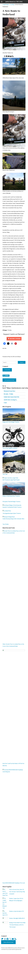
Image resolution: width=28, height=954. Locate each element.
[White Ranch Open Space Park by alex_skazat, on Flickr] (14, 66)
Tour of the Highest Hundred (10, 448)
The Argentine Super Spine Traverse (12, 513)
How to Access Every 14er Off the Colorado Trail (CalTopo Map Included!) (17, 891)
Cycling (12, 4)
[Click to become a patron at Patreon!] (14, 338)
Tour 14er (5, 474)
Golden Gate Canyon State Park (11, 397)
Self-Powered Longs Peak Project (11, 479)
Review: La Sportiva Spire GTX (16, 911)
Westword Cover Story (9, 391)
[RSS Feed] (13, 56)
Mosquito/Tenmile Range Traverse (11, 501)
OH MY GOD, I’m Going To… (10, 399)
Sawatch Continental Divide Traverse (12, 507)
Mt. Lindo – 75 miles (8, 394)
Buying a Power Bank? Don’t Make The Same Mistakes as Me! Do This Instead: (17, 925)
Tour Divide (6, 524)
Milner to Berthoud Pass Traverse (11, 496)
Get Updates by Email (9, 380)
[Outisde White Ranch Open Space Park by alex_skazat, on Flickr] (14, 95)
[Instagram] (5, 56)
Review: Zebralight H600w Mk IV (17, 918)
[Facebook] (7, 56)
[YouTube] (9, 56)
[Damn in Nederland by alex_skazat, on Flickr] (14, 160)
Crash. (5, 402)
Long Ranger (6, 4)
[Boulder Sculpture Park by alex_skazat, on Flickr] (14, 181)
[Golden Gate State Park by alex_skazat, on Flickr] (14, 130)
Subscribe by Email (8, 942)
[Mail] (11, 56)
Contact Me (7, 369)
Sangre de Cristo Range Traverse (11, 422)
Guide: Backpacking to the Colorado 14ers (13, 518)
